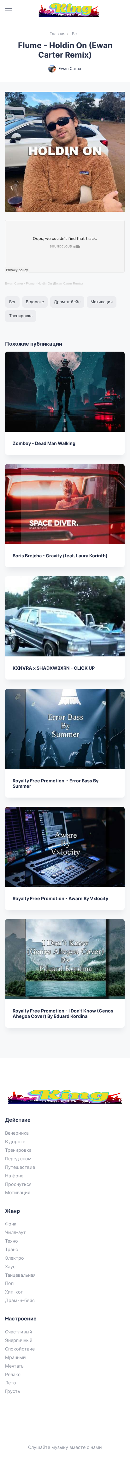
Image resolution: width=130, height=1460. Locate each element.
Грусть (12, 1391)
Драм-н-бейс (67, 301)
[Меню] (9, 10)
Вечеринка (17, 1133)
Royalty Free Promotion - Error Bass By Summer (56, 783)
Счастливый (18, 1331)
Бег (12, 301)
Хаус (10, 1266)
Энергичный (18, 1340)
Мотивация (102, 301)
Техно (11, 1241)
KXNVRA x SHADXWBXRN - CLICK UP (54, 668)
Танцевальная (20, 1275)
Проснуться (18, 1184)
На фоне (14, 1175)
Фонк (10, 1223)
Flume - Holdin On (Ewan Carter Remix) (54, 283)
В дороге (35, 301)
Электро (14, 1258)
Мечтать (14, 1366)
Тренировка (20, 315)
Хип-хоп (14, 1291)
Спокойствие (20, 1348)
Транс (11, 1249)
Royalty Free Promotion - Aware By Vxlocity (61, 898)
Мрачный (15, 1357)
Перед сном (18, 1158)
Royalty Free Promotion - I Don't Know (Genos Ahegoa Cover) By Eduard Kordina (63, 1013)
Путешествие (20, 1167)
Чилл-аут (15, 1232)
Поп (9, 1283)
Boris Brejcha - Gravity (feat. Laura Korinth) (60, 555)
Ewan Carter (70, 68)
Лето (10, 1382)
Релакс (13, 1374)
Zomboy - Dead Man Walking (44, 443)
